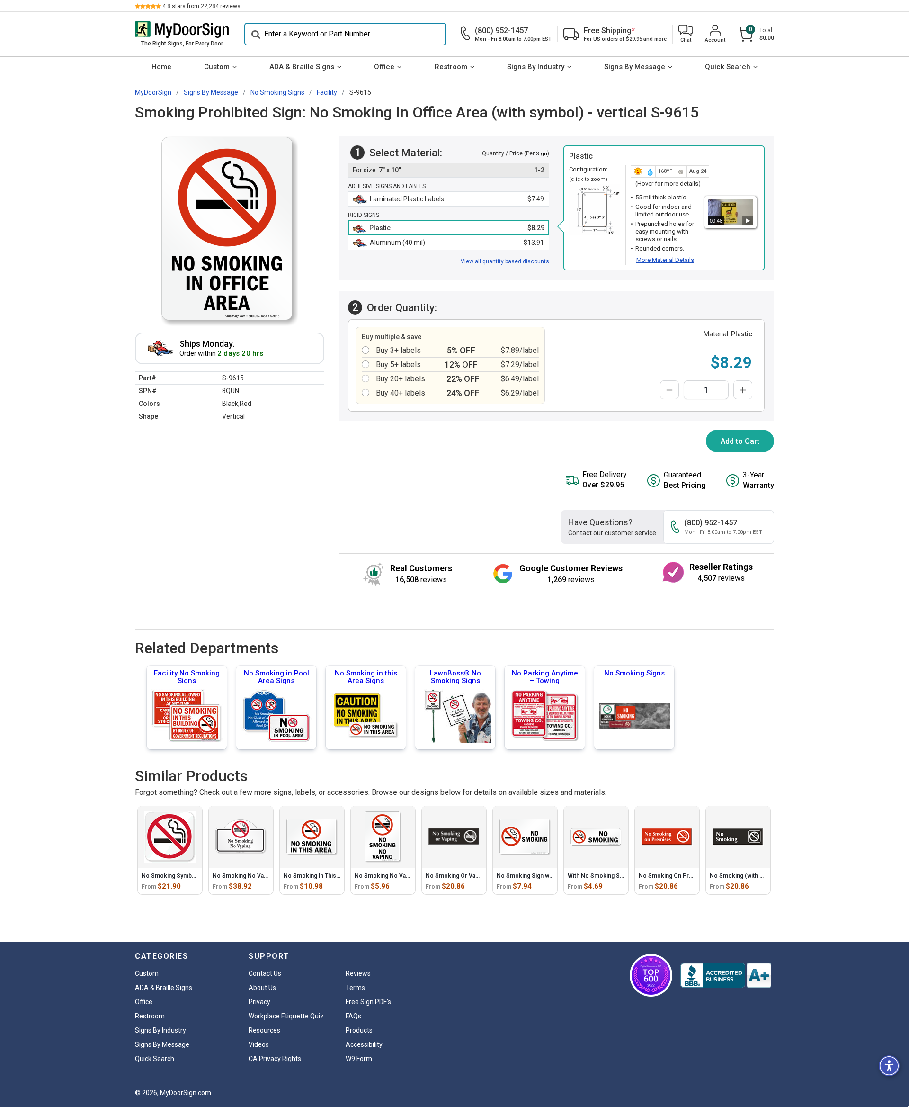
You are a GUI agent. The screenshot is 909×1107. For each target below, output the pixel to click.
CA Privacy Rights (275, 1058)
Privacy (259, 1002)
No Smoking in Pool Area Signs (276, 677)
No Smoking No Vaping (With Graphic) (406, 876)
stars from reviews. (202, 6)
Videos (259, 1044)
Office (384, 67)
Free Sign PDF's (368, 1002)
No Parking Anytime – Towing (545, 677)
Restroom (451, 67)
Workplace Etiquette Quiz (286, 1016)
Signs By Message (634, 67)
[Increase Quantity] (742, 389)
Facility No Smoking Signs (187, 677)
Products (359, 1030)
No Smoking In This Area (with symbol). (337, 876)
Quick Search (727, 67)
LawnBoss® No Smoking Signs (455, 677)
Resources (264, 1030)
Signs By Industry (535, 67)
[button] (686, 34)
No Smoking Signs (634, 673)
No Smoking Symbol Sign (176, 876)
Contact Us (265, 973)
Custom (217, 67)
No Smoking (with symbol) (745, 876)
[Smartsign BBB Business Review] (725, 975)
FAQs (353, 1016)
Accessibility (364, 1044)
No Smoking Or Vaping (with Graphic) (476, 876)
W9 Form (359, 1058)
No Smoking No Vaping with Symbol (261, 876)
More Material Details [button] (665, 259)
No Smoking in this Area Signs (366, 677)
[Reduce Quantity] (669, 389)
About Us (262, 987)
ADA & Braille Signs (301, 67)
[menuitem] (161, 67)
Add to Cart (740, 441)
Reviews (358, 973)
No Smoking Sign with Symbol (537, 876)
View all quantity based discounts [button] (505, 261)
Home (161, 67)
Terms (355, 987)
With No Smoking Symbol (602, 876)
